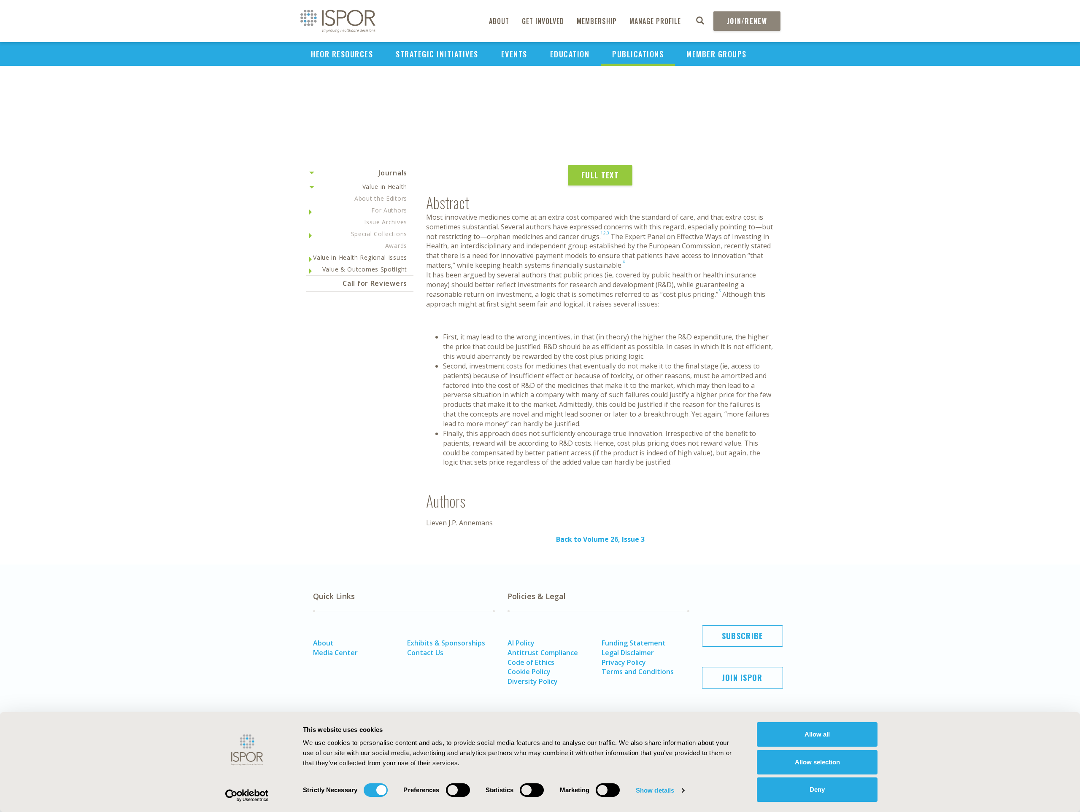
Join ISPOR (742, 677)
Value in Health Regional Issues (360, 257)
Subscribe (742, 635)
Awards (396, 246)
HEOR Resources (342, 53)
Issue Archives (385, 222)
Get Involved (543, 21)
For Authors (389, 210)
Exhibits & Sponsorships (446, 643)
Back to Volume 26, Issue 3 (600, 539)
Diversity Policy (533, 681)
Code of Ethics (531, 662)
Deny (817, 789)
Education (570, 53)
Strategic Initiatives (437, 53)
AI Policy (521, 643)
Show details (655, 790)
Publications (638, 53)
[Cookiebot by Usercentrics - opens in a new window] (247, 795)
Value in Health (385, 187)
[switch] (458, 790)
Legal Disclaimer (628, 652)
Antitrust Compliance (543, 652)
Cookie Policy (529, 671)
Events (514, 53)
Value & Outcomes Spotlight (364, 269)
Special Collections (379, 234)
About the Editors (380, 198)
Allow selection (817, 762)
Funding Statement (634, 643)
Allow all (817, 734)
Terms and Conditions (638, 671)
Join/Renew (747, 21)
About (499, 21)
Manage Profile (655, 21)
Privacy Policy (624, 662)
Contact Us (425, 652)
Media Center (335, 652)
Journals (392, 172)
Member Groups (716, 53)
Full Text (600, 174)
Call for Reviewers (375, 283)
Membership (597, 21)
